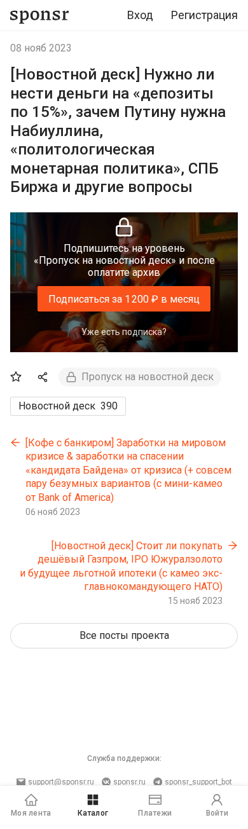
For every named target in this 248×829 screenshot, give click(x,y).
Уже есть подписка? (124, 332)
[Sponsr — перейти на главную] (39, 15)
